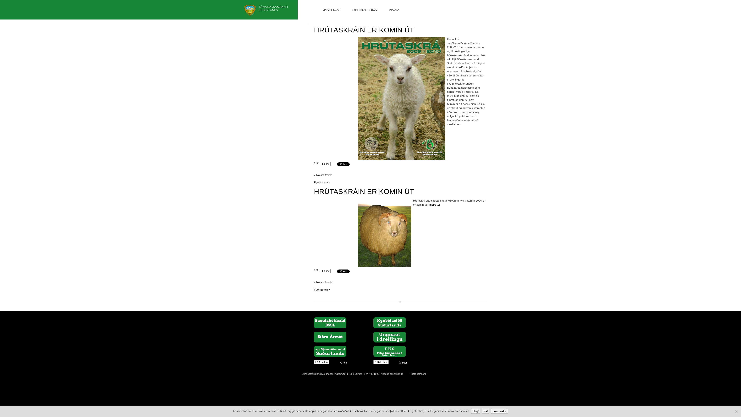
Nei (486, 411)
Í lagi (476, 411)
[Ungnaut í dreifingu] (389, 337)
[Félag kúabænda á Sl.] (389, 351)
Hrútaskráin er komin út (364, 30)
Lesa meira (499, 411)
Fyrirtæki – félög (364, 9)
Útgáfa (394, 9)
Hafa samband (418, 374)
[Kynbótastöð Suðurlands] (389, 322)
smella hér (453, 124)
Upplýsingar (331, 9)
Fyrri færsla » (322, 182)
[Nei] (736, 411)
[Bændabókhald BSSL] (330, 322)
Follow (325, 164)
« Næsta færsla (323, 174)
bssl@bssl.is (396, 374)
